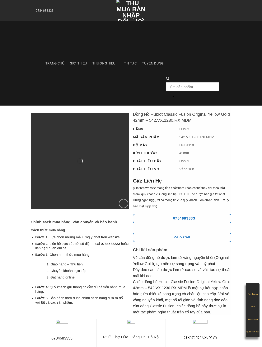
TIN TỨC (130, 63)
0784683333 (110, 244)
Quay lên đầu (252, 332)
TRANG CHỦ (55, 63)
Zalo (253, 307)
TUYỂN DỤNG (152, 63)
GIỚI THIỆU (78, 63)
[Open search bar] (168, 79)
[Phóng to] (123, 203)
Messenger (253, 319)
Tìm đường (253, 294)
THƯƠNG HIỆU (103, 63)
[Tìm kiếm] (172, 96)
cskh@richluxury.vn (200, 337)
